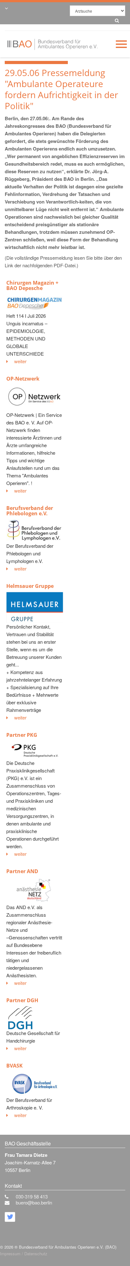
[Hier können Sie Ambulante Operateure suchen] (115, 19)
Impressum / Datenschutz (23, 1254)
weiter (20, 361)
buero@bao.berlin (34, 1202)
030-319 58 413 (32, 1196)
